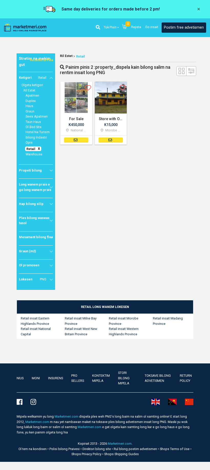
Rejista (136, 27)
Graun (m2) (27, 251)
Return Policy (186, 378)
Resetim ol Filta (41, 60)
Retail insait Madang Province (168, 320)
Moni (36, 378)
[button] (98, 27)
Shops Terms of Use (175, 449)
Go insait (151, 27)
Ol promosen (29, 265)
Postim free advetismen (184, 27)
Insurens (55, 378)
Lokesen (32, 279)
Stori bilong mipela (124, 378)
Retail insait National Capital (36, 331)
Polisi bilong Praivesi (64, 449)
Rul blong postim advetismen (136, 449)
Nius (20, 378)
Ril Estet (66, 56)
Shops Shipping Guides (121, 454)
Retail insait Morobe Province (123, 320)
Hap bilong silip (31, 204)
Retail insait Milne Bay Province (81, 320)
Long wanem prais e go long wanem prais (35, 186)
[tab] (105, 307)
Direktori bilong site (97, 449)
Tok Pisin (110, 27)
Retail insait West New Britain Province (81, 331)
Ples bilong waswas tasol (34, 220)
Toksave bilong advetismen (158, 378)
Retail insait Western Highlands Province (124, 331)
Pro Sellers (77, 378)
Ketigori (32, 77)
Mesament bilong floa (36, 237)
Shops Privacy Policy (86, 454)
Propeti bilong (30, 170)
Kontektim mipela (101, 378)
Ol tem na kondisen (32, 449)
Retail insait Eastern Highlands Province (35, 320)
